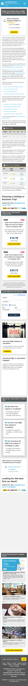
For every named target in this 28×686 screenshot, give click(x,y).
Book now (14, 32)
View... (4, 581)
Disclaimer (23, 664)
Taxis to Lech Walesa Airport (10, 91)
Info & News (16, 664)
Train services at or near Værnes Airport (13, 113)
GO (24, 659)
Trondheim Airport (12, 3)
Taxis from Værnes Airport (10, 111)
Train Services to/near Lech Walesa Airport (14, 94)
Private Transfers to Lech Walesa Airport (13, 86)
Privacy (12, 666)
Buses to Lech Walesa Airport (11, 89)
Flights (9, 663)
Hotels (10, 664)
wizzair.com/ (15, 151)
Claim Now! (7, 351)
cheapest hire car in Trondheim (13, 486)
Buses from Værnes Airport (10, 109)
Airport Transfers (22, 663)
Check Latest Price (14, 244)
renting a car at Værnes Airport (14, 70)
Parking (5, 664)
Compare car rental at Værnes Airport (13, 104)
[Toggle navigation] (24, 3)
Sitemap (17, 666)
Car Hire (14, 663)
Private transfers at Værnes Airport (12, 106)
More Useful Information (14, 650)
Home (4, 663)
